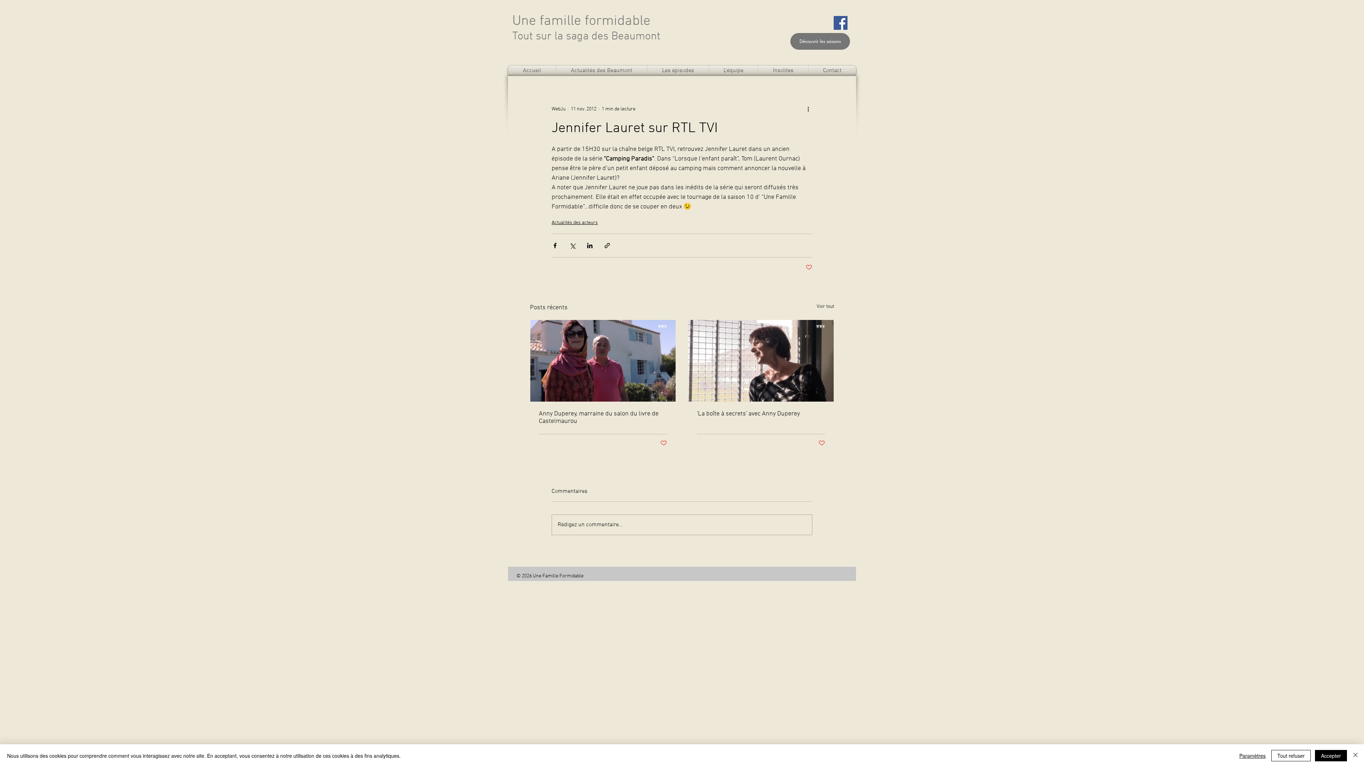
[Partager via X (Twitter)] (572, 245)
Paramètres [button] (1252, 755)
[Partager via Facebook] (555, 245)
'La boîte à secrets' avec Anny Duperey (748, 414)
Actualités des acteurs (575, 223)
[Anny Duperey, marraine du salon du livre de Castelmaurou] (603, 361)
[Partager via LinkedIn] (589, 245)
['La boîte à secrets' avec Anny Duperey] (761, 361)
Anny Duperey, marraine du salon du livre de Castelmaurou (599, 417)
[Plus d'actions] (808, 109)
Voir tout (825, 307)
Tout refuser (1291, 755)
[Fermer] (1355, 755)
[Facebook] (841, 23)
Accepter (1331, 755)
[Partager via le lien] (607, 245)
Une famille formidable (581, 21)
